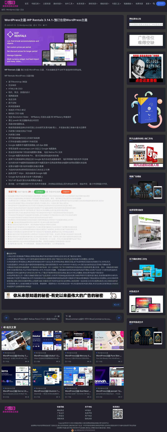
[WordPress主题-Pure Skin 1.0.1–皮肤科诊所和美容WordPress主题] (109, 340)
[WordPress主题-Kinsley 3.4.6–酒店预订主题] (16, 340)
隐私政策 (88, 418)
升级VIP (66, 192)
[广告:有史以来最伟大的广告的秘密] (63, 296)
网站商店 (60, 410)
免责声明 (88, 413)
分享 (117, 305)
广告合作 (60, 413)
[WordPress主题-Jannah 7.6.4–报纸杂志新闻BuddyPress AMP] (109, 376)
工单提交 (60, 416)
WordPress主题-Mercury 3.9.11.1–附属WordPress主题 (78, 356)
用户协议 (88, 416)
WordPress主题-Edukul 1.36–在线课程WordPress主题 (46, 356)
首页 (3, 9)
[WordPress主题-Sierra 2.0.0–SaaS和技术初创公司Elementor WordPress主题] (16, 376)
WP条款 (88, 410)
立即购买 (39, 192)
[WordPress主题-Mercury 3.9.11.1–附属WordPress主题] (78, 340)
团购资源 (60, 418)
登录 (162, 4)
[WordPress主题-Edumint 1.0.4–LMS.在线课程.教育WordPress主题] (47, 376)
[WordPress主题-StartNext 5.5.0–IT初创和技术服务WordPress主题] (78, 376)
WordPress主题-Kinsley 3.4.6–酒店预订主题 (15, 356)
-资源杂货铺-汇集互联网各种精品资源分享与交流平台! (91, 423)
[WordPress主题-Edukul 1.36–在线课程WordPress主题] (47, 340)
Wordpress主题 (12, 9)
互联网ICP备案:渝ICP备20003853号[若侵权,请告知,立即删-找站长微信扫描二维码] (83, 428)
